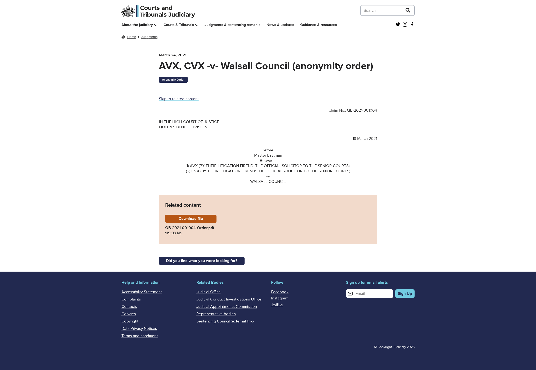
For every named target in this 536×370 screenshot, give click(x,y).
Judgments (149, 37)
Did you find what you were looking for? (201, 260)
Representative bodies (216, 314)
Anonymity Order (173, 79)
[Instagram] (404, 25)
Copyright (129, 321)
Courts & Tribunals (179, 25)
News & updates (280, 25)
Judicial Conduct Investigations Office (229, 299)
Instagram (279, 298)
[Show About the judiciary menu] (155, 25)
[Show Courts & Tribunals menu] (196, 25)
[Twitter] (397, 25)
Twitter (277, 304)
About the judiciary (137, 25)
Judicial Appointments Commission (226, 306)
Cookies (128, 314)
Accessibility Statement (141, 292)
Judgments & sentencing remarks (232, 25)
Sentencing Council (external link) (225, 321)
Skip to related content (179, 99)
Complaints (131, 299)
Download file (197, 218)
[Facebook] (412, 25)
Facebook (280, 292)
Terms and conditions (139, 336)
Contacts (129, 306)
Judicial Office (208, 292)
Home (131, 37)
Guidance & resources (318, 25)
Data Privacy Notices (139, 328)
